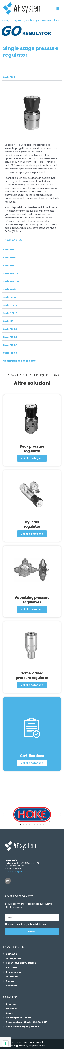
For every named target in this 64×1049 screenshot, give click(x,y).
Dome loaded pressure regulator (32, 675)
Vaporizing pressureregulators (32, 600)
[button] (3, 814)
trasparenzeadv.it (37, 1045)
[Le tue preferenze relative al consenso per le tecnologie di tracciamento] (5, 1044)
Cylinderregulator (32, 524)
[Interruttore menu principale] (58, 8)
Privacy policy (35, 1042)
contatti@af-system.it (15, 871)
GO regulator (17, 20)
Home (5, 20)
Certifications (32, 755)
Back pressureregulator (32, 448)
